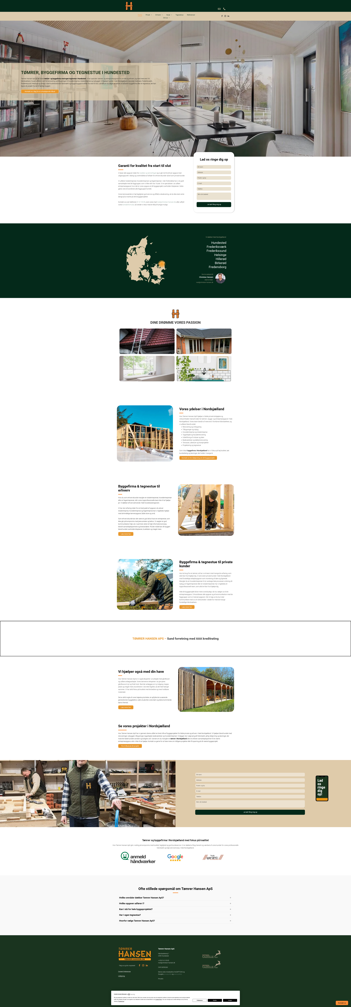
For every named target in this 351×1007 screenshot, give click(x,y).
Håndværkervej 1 (163, 953)
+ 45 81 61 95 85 (163, 960)
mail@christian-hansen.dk (166, 202)
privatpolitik (167, 974)
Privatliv (160, 979)
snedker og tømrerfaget (147, 173)
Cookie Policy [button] (158, 999)
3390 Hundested (163, 956)
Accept (230, 1000)
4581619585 (209, 280)
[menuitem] (140, 14)
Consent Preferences (124, 971)
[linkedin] (228, 16)
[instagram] (225, 16)
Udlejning (121, 976)
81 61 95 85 (141, 202)
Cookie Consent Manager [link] (120, 994)
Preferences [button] (121, 1001)
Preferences (200, 1000)
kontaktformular (128, 205)
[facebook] (222, 16)
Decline (215, 1000)
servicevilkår (178, 974)
